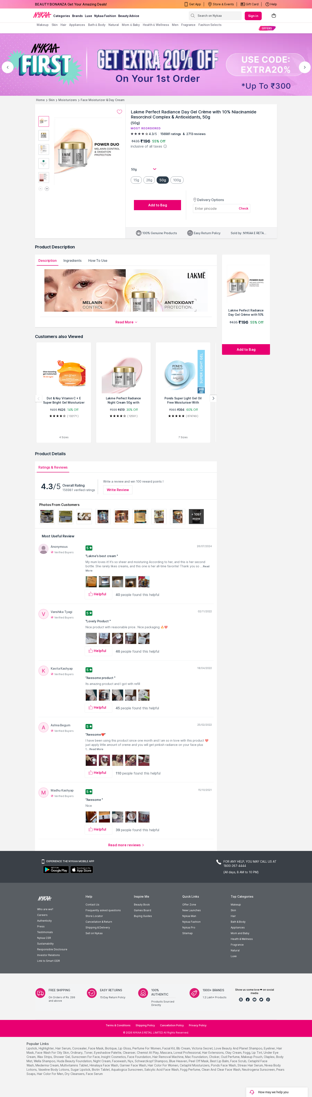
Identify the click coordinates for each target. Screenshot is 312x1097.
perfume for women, (147, 1048)
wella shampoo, (45, 1061)
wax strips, (45, 1057)
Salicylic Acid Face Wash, (161, 1069)
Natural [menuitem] (113, 25)
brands (77, 16)
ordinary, (76, 1052)
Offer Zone (189, 904)
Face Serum (94, 1074)
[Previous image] (40, 189)
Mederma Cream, (47, 1065)
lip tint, (257, 1052)
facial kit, (169, 1048)
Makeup (236, 904)
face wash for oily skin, (52, 1052)
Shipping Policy (145, 1025)
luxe (88, 16)
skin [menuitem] (55, 25)
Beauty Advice (128, 16)
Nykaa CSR (44, 937)
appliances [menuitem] (77, 25)
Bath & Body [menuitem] (96, 25)
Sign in (253, 16)
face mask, (96, 1048)
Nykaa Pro (188, 927)
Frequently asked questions (103, 910)
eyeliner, (270, 1048)
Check (244, 208)
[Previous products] (38, 398)
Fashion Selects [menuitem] (210, 25)
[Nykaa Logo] (42, 14)
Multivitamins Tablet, (74, 1065)
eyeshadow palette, (108, 1052)
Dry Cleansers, (75, 1074)
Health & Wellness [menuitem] (156, 25)
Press (41, 926)
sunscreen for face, (86, 1057)
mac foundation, (196, 1057)
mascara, (166, 1052)
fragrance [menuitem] (188, 25)
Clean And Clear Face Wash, (221, 1069)
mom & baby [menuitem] (131, 25)
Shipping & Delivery (98, 927)
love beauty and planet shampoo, (238, 1048)
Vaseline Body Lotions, (54, 1069)
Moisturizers (67, 100)
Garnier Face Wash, (133, 1065)
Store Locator (94, 916)
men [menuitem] (175, 25)
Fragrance (237, 944)
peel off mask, (199, 1061)
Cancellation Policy (172, 1025)
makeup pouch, (252, 1057)
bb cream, (183, 1048)
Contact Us (92, 904)
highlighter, (47, 1048)
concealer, (79, 1048)
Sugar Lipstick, (81, 1069)
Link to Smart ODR (48, 960)
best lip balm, (219, 1061)
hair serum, (63, 1048)
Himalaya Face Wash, (104, 1065)
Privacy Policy (198, 1025)
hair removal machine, (168, 1057)
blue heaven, (178, 1061)
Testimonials (45, 932)
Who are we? (45, 909)
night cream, (102, 1061)
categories (61, 16)
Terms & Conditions (118, 1025)
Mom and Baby (240, 933)
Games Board (142, 910)
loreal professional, (187, 1052)
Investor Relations (48, 955)
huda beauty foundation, (74, 1061)
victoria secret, (202, 1048)
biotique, (111, 1048)
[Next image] (47, 189)
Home (40, 100)
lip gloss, (125, 1048)
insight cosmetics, (113, 1057)
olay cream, (233, 1052)
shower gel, (62, 1057)
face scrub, (238, 1061)
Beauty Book (142, 904)
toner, (88, 1052)
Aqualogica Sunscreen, (127, 1069)
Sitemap (187, 933)
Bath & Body (238, 921)
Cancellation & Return (99, 921)
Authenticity (44, 920)
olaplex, (269, 1057)
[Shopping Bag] (273, 16)
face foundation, (139, 1057)
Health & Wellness (242, 939)
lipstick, (32, 1048)
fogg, (247, 1052)
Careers (42, 915)
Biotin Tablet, (101, 1069)
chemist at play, (148, 1052)
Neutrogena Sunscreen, (258, 1069)
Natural (235, 950)
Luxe (234, 956)
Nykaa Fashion (105, 16)
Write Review (118, 490)
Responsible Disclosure (52, 949)
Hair (233, 916)
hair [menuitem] (63, 25)
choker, (214, 1057)
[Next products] (213, 398)
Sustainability (45, 943)
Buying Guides (143, 916)
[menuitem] (267, 28)
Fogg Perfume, (190, 1069)
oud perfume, (230, 1057)
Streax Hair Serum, (251, 1065)
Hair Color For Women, (163, 1065)
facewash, (119, 1061)
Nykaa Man (189, 916)
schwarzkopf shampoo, (151, 1061)
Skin (52, 100)
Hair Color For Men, (50, 1074)
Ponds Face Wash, (224, 1065)
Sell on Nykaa (94, 933)
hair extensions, (213, 1052)
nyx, (131, 1061)
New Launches (191, 910)
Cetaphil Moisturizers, (195, 1065)
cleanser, (129, 1052)
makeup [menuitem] (42, 25)
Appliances (238, 927)
